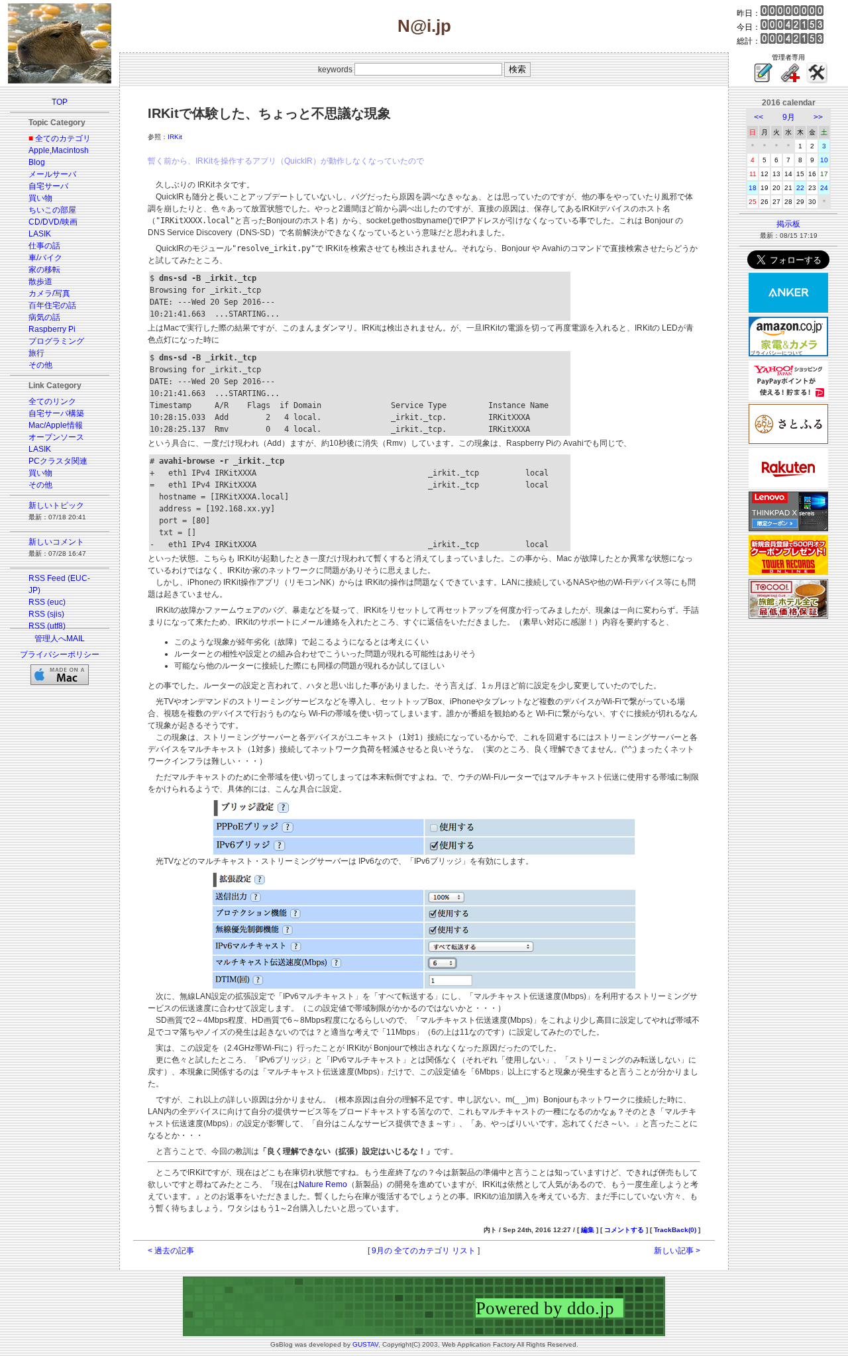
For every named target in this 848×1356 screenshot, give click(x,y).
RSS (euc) (47, 602)
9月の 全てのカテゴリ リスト (424, 1250)
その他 (40, 365)
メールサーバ (52, 174)
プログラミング (56, 341)
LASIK (39, 233)
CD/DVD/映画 (53, 222)
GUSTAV (365, 1344)
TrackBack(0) (675, 1229)
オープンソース (56, 437)
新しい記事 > (677, 1250)
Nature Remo (323, 1184)
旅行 (36, 353)
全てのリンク (52, 401)
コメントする (624, 1229)
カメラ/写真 (49, 293)
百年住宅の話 (52, 305)
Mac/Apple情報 (55, 425)
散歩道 (40, 281)
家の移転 (44, 269)
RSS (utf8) (47, 626)
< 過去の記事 (171, 1250)
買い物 (40, 198)
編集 (587, 1229)
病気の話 (44, 317)
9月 (788, 117)
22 (800, 187)
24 (824, 187)
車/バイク (45, 257)
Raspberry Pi (52, 329)
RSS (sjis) (46, 614)
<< (758, 117)
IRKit (175, 136)
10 (824, 160)
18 (753, 187)
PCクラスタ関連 (57, 461)
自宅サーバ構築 (56, 413)
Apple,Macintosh (58, 150)
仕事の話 (44, 245)
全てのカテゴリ (63, 138)
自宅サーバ (48, 186)
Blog (36, 162)
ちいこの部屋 (52, 210)
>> (818, 117)
